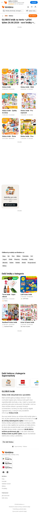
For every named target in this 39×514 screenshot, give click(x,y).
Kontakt (4, 481)
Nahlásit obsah (6, 484)
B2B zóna (5, 498)
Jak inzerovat (5, 495)
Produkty (4, 488)
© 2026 (19, 504)
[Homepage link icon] (13, 446)
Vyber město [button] (32, 11)
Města (4, 486)
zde (17, 431)
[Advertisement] (19, 47)
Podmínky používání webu (19, 509)
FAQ (3, 479)
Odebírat (33, 15)
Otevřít (34, 2)
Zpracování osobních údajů (19, 511)
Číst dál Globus (8, 442)
